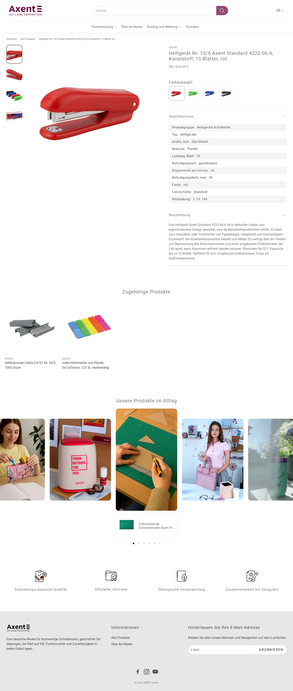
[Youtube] (155, 671)
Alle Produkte (28, 39)
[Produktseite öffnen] (32, 328)
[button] (160, 10)
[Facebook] (138, 671)
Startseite (11, 39)
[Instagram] (146, 671)
